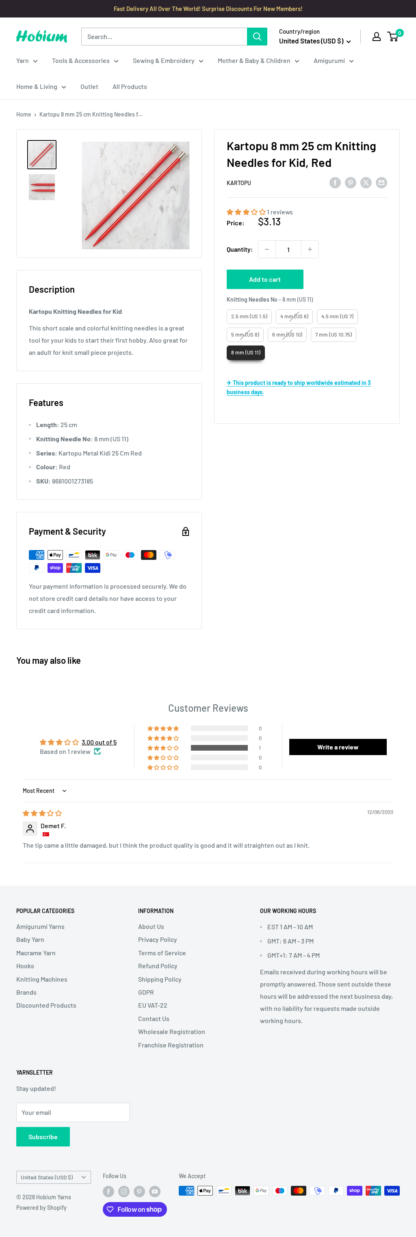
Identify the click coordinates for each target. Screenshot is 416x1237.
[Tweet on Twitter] (366, 182)
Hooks (25, 965)
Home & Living (36, 86)
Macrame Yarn (36, 952)
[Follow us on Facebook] (108, 1191)
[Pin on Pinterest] (350, 182)
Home (23, 114)
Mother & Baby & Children (254, 60)
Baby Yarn (30, 939)
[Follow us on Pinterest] (139, 1191)
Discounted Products (46, 1005)
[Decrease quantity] (266, 249)
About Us (151, 926)
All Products (130, 86)
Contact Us (153, 1018)
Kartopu (239, 182)
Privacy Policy (157, 939)
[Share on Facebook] (335, 182)
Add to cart (265, 279)
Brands (26, 992)
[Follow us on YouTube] (154, 1191)
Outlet (89, 86)
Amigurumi (329, 60)
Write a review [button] (338, 747)
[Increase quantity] (309, 249)
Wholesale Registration (171, 1031)
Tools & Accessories (81, 60)
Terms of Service (162, 952)
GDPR (146, 992)
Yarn (22, 60)
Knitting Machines (41, 979)
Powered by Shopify (41, 1207)
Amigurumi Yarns (40, 926)
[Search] (257, 36)
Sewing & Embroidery (164, 60)
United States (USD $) (47, 1177)
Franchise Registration (171, 1045)
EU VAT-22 (152, 1005)
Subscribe (43, 1136)
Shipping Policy (160, 979)
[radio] (249, 316)
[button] (247, 212)
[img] (42, 813)
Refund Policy (158, 965)
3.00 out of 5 (99, 742)
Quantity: (240, 249)
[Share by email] (381, 182)
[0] (393, 36)
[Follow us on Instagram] (124, 1191)
